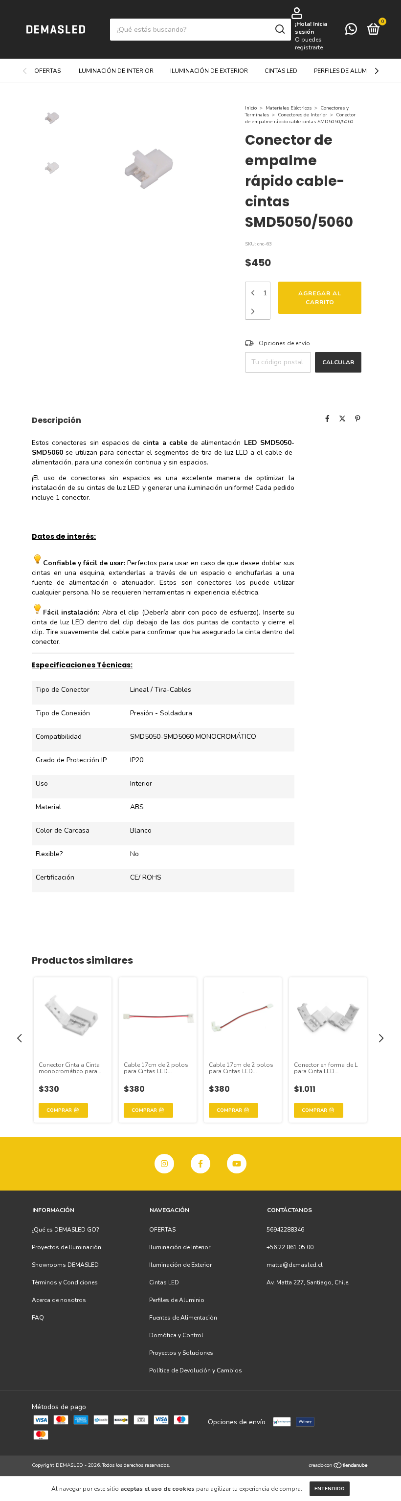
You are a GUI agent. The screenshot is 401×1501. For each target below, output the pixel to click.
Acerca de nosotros (59, 1300)
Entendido (329, 1488)
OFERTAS (47, 71)
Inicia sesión (311, 28)
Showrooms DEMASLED (65, 1265)
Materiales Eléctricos (289, 108)
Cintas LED (281, 71)
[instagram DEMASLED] (164, 1163)
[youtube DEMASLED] (236, 1163)
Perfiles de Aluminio (346, 71)
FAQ (38, 1318)
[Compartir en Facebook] (327, 418)
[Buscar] (279, 29)
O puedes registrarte (309, 43)
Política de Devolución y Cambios (195, 1370)
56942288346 (285, 1230)
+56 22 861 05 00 (290, 1247)
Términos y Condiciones (65, 1282)
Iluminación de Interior (115, 71)
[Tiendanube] (338, 1466)
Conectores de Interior (302, 114)
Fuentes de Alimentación (183, 1318)
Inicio (251, 108)
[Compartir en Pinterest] (357, 418)
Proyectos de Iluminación (66, 1247)
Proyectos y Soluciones (181, 1353)
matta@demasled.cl (295, 1265)
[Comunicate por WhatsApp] (351, 31)
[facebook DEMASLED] (200, 1163)
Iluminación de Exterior (209, 71)
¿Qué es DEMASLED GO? (65, 1230)
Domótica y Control (176, 1335)
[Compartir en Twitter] (342, 418)
